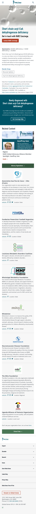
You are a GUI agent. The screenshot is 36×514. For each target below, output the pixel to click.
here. (30, 425)
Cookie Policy (5, 474)
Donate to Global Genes (11, 493)
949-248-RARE (13, 501)
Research (4, 457)
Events (3, 463)
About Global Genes (6, 468)
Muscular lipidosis (8, 72)
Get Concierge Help (18, 119)
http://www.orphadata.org (9, 92)
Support (4, 446)
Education (4, 451)
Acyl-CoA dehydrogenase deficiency (13, 76)
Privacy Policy (5, 480)
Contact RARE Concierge (10, 41)
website (4, 202)
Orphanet (11, 82)
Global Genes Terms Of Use (8, 485)
